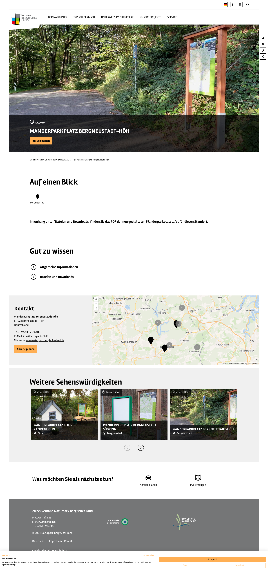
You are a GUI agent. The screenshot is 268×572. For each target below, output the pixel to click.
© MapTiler (227, 363)
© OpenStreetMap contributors (245, 363)
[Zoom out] (96, 304)
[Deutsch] (225, 4)
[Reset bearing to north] (96, 308)
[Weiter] (141, 448)
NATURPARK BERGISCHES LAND (55, 159)
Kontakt (69, 541)
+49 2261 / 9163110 (30, 332)
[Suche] (263, 38)
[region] (175, 330)
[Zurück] (127, 448)
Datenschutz (39, 541)
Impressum (55, 541)
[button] (232, 4)
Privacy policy (148, 555)
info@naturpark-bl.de (35, 336)
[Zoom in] (96, 299)
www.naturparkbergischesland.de (45, 340)
